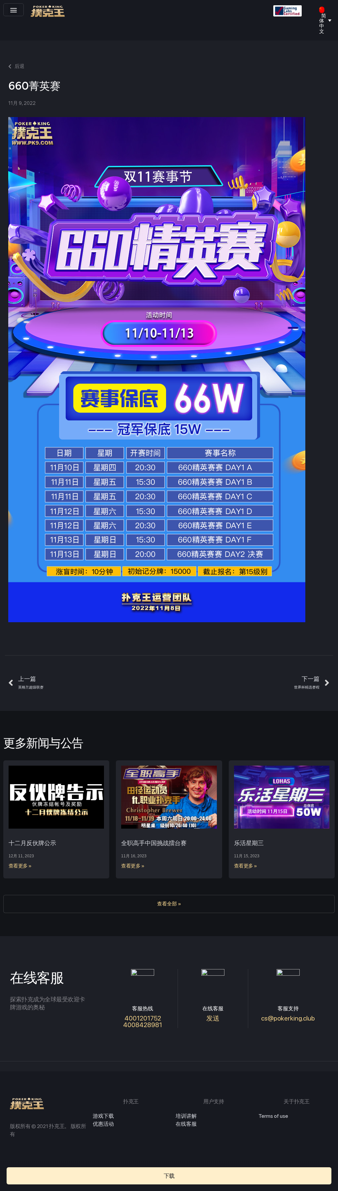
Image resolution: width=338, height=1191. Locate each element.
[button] (13, 9)
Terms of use (273, 1116)
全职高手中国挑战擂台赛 (153, 843)
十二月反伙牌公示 (32, 843)
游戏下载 (103, 1116)
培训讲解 (186, 1116)
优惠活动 (103, 1124)
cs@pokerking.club (288, 1018)
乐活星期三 (249, 843)
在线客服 (186, 1124)
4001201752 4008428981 (142, 1021)
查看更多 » (20, 866)
